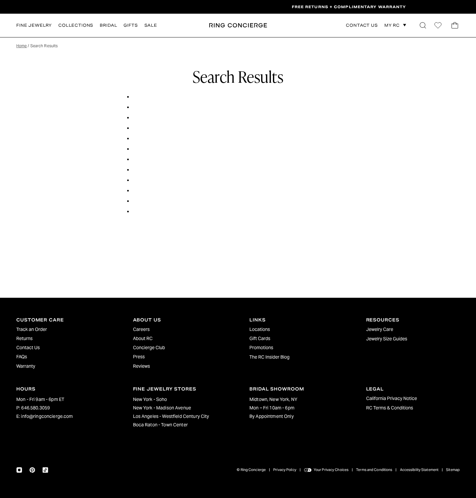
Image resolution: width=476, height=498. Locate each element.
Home (21, 45)
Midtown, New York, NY (273, 399)
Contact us (362, 25)
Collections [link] (75, 25)
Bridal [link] (108, 25)
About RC (143, 338)
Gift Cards (259, 338)
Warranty (25, 366)
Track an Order (31, 329)
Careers (141, 329)
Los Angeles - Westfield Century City (171, 416)
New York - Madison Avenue (162, 408)
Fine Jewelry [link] (34, 25)
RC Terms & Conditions (389, 408)
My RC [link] (392, 25)
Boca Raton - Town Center (160, 425)
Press (139, 357)
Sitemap (453, 469)
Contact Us (28, 347)
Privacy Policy (284, 469)
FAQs (21, 357)
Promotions (261, 347)
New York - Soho (150, 399)
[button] (423, 25)
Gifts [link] (131, 25)
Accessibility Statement (419, 469)
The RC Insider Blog (269, 357)
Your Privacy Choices (331, 469)
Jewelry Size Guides (386, 339)
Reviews (141, 366)
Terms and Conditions (374, 469)
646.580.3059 (35, 408)
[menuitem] (63, 329)
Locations (259, 329)
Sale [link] (150, 25)
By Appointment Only (271, 416)
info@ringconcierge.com (47, 416)
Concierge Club (149, 347)
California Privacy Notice (391, 398)
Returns (24, 338)
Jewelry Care (379, 329)
